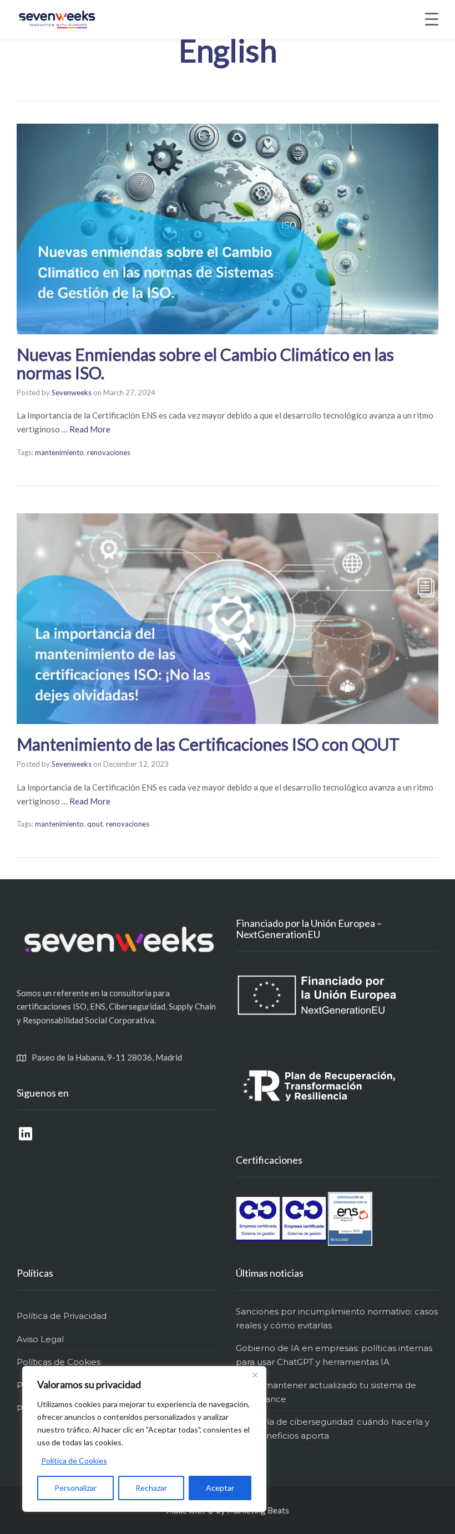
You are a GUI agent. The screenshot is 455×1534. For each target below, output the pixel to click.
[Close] (254, 1375)
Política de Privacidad (62, 1316)
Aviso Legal (40, 1339)
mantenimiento (59, 452)
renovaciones (108, 452)
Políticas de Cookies (58, 1362)
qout (95, 823)
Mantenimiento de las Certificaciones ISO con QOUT (208, 744)
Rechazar (151, 1487)
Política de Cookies (74, 1460)
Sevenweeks (72, 392)
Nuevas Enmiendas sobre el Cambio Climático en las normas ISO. (205, 363)
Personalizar (75, 1487)
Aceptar (220, 1487)
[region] (144, 1439)
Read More (89, 429)
